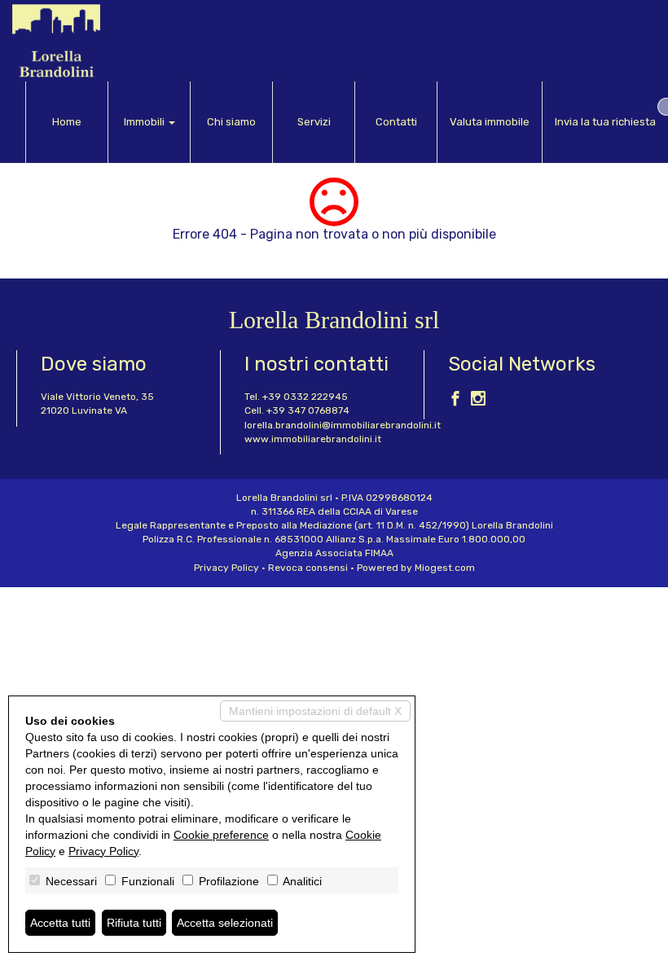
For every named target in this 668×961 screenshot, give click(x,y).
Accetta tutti (60, 922)
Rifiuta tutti (134, 922)
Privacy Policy (226, 567)
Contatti (396, 122)
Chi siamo (231, 122)
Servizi (314, 122)
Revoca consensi (308, 567)
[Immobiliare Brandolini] (56, 40)
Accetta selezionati (225, 922)
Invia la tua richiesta (605, 122)
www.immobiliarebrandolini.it (312, 439)
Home (66, 122)
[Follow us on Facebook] (455, 400)
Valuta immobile (490, 122)
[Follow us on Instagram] (478, 400)
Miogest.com (445, 567)
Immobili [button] (145, 122)
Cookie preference (221, 834)
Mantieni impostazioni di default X (315, 710)
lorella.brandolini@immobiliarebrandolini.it (342, 425)
